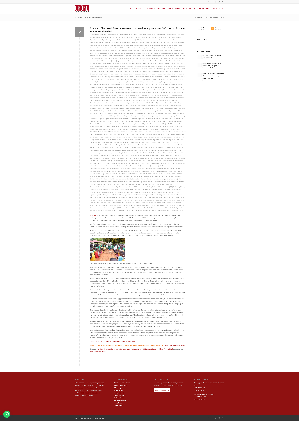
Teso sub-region (124, 187)
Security (168, 174)
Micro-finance (139, 132)
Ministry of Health (117, 140)
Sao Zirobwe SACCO (131, 174)
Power (177, 160)
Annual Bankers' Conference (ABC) (111, 45)
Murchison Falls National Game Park (149, 145)
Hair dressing (173, 95)
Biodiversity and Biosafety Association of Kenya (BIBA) (134, 50)
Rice (112, 171)
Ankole (98, 45)
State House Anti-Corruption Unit (107, 181)
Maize (171, 121)
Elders (129, 82)
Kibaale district (109, 111)
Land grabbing (140, 116)
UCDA (112, 189)
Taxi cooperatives (161, 184)
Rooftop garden (150, 171)
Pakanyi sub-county (127, 158)
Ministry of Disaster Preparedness (146, 137)
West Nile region (127, 208)
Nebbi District (94, 150)
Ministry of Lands (144, 140)
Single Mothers (128, 176)
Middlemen (121, 134)
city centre (145, 61)
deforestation (110, 71)
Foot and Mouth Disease (101, 92)
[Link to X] (208, 2)
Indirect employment (105, 103)
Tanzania (146, 184)
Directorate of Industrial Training (100, 77)
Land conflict (122, 116)
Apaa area (146, 45)
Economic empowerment (105, 82)
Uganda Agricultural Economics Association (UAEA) (135, 189)
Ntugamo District (165, 150)
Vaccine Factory (166, 202)
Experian (139, 84)
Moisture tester (141, 142)
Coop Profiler (119, 393)
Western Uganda (143, 208)
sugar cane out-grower (109, 184)
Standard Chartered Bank (149, 179)
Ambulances (111, 42)
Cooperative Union (161, 66)
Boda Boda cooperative (171, 50)
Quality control (144, 166)
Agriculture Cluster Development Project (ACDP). (125, 40)
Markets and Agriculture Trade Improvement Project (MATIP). (154, 124)
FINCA (120, 90)
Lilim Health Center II (154, 118)
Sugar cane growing (96, 184)
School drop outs (154, 174)
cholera (124, 61)
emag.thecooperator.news (174, 345)
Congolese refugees (163, 63)
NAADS (102, 147)
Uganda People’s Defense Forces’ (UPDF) (121, 200)
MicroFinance (148, 132)
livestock (100, 121)
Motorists (101, 145)
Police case (142, 160)
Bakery (107, 48)
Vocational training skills (109, 205)
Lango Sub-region (103, 118)
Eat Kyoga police (178, 79)
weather (181, 205)
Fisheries (125, 90)
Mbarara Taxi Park (113, 132)
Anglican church (161, 42)
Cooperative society (149, 66)
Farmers (174, 84)
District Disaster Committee (154, 77)
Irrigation (172, 105)
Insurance (161, 103)
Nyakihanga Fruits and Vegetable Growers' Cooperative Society (125, 153)
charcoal (135, 58)
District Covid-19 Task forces (137, 77)
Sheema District (110, 176)
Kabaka (98, 108)
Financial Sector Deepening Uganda (106, 90)
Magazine (166, 121)
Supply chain (133, 184)
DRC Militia (110, 79)
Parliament (137, 158)
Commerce (129, 63)
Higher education (117, 97)
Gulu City (150, 95)
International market (96, 105)
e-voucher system (136, 79)
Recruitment (110, 168)
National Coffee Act (111, 147)
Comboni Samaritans (118, 63)
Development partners (149, 74)
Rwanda (92, 174)
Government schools (96, 95)
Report (172, 168)
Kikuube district (134, 111)
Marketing (126, 124)
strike (166, 181)
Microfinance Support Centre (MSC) (106, 134)
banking (152, 48)
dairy (95, 71)
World (167, 208)
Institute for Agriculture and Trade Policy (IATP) (144, 103)
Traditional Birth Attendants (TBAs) (162, 187)
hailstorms (165, 95)
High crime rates (106, 97)
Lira (163, 118)
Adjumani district (171, 34)
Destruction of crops (125, 74)
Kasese (167, 108)
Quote (160, 166)
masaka (175, 124)
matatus (112, 129)
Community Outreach (140, 63)
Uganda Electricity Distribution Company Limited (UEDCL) (142, 195)
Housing (141, 100)
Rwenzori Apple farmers (103, 174)
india (168, 100)
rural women (177, 171)
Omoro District (125, 155)
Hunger (146, 100)
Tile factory (138, 187)
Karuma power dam (158, 108)
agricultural (176, 37)
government (180, 92)
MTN (106, 145)
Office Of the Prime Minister (153, 153)
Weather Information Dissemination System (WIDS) (105, 208)
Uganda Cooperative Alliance (172, 192)
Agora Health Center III (166, 37)
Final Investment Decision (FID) (134, 87)
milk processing (130, 134)
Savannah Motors (143, 174)
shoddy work (119, 176)
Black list (153, 50)
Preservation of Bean (137, 163)
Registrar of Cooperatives (144, 168)
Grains (112, 95)
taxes (153, 184)
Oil (109, 155)
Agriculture (105, 40)
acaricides (96, 34)
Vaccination (157, 202)
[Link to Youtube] (222, 2)
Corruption (151, 69)
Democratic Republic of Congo (141, 71)
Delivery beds (119, 71)
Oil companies (115, 155)
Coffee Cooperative (171, 61)
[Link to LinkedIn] (215, 2)
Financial (164, 87)
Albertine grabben (161, 40)
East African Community (160, 79)
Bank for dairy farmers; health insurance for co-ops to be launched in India (212, 66)
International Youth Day (133, 105)
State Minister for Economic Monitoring (130, 181)
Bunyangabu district (162, 53)
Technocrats (107, 187)
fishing (130, 90)
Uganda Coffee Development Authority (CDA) (119, 192)
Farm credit (168, 84)
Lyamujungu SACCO (131, 121)
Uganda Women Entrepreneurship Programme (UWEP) (166, 200)
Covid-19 (182, 69)
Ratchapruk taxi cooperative (171, 166)
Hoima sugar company (168, 97)
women (162, 208)
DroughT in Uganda (125, 79)
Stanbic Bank (136, 179)
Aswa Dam (97, 48)
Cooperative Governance (134, 66)
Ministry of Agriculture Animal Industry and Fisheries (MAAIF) (117, 137)
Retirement (93, 171)
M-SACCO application (144, 121)
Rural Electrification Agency (164, 171)
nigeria (123, 150)
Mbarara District (102, 132)
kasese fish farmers (175, 108)
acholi (116, 34)
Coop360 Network (120, 385)
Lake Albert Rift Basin (107, 116)
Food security (180, 90)
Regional (133, 168)
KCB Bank (97, 111)
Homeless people (117, 100)
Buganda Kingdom (135, 53)
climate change (154, 61)
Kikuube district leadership (148, 111)
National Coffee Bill (123, 147)
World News (93, 210)
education (123, 82)
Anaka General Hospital (143, 42)
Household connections (130, 100)
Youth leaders (147, 210)
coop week (97, 66)
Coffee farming (100, 63)
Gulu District (157, 95)
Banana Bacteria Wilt (116, 48)
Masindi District (172, 126)
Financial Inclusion (173, 87)
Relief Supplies (164, 168)
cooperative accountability (118, 66)
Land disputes (131, 116)
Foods (92, 92)
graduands (106, 95)
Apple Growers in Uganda (157, 45)
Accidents (103, 34)
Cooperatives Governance (108, 69)
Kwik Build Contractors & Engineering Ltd (151, 113)
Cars (183, 55)
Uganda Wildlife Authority (141, 200)
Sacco (113, 174)
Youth (128, 210)
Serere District (99, 176)
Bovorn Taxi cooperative (117, 53)
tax (150, 184)
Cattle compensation (115, 58)
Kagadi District (124, 108)
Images (159, 100)
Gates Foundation (153, 92)
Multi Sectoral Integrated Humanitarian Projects (123, 145)
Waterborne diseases (149, 205)
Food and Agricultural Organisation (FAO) (153, 90)
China (146, 58)
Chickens (141, 58)
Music (176, 145)
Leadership (133, 118)
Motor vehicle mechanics (169, 142)
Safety (123, 174)
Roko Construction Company (136, 171)
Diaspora (159, 74)
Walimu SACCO (130, 205)
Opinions (139, 155)
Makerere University (102, 124)
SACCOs (118, 174)
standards (93, 181)
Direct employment (177, 74)
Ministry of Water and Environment (114, 142)
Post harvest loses (156, 160)
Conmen (172, 63)
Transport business (102, 189)
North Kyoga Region (132, 150)
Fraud (111, 92)
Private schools (125, 166)
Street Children (159, 181)
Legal (139, 118)
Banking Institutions (161, 48)
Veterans (98, 205)
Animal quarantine (173, 42)
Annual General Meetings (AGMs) (132, 45)
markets (131, 124)
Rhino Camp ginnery (104, 171)
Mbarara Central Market (151, 129)
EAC (144, 79)
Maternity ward (138, 129)
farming (100, 87)
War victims (138, 205)
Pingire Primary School (126, 160)
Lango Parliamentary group (163, 116)
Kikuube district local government (167, 111)
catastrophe (93, 58)
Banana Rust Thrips (140, 48)
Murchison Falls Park (167, 145)
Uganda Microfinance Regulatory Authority (107, 197)
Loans (105, 121)
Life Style (144, 118)
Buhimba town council (149, 53)
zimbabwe (175, 210)
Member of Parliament (127, 132)
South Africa (179, 176)
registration (156, 168)
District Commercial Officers (119, 77)
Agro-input (152, 40)
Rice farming (118, 171)
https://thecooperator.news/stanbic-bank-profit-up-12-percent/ (112, 341)
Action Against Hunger (158, 34)
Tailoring (139, 184)
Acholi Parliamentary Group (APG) (129, 34)
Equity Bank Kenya (116, 84)
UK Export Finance (105, 202)
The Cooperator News (98, 352)
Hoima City (126, 97)
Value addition (176, 202)
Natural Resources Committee (173, 147)
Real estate (101, 168)
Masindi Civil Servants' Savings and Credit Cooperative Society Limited (145, 126)
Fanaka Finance (120, 400)
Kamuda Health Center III (143, 108)
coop (177, 63)
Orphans (161, 155)
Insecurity (126, 103)
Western (135, 208)
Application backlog (172, 45)
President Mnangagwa (151, 163)
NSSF (158, 150)
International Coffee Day (172, 103)
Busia (143, 55)
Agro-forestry (144, 40)
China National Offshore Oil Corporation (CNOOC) (164, 58)
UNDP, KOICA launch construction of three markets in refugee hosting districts (213, 76)
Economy (116, 82)
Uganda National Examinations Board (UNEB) (134, 197)
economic (93, 82)
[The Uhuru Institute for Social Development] (82, 9)
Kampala (132, 108)
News (100, 150)
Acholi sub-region (145, 34)
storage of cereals (148, 181)
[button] (6, 414)
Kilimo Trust (126, 113)
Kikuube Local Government (113, 113)
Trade (144, 187)
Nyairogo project (100, 153)
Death (100, 71)
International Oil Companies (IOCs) (114, 105)
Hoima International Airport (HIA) (150, 97)
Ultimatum (115, 202)
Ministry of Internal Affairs (131, 140)
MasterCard (105, 129)
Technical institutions (96, 187)
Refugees (127, 168)
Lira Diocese (168, 118)
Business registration (158, 55)
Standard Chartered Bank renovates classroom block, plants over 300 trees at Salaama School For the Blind (135, 349)
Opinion (133, 155)
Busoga (167, 55)
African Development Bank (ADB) (120, 37)
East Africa (149, 79)
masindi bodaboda (117, 126)
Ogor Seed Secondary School (99, 155)
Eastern (170, 79)
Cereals (129, 58)
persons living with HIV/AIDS (149, 158)
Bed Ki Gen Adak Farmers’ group (107, 50)
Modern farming (130, 142)
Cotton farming (160, 69)
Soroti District (170, 176)
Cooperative (105, 66)
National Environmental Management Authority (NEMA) (147, 147)
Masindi (109, 126)
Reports (177, 168)
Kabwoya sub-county (113, 108)
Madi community (157, 121)
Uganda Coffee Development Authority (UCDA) (148, 192)
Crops (92, 71)
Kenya (102, 111)
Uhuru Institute (94, 202)
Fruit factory (129, 92)
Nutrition (174, 150)
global (174, 92)
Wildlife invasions (154, 208)
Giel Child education (165, 92)
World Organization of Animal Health (109, 210)
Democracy (127, 71)
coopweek (136, 69)
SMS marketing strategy (151, 176)
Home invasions (106, 100)
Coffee (162, 61)
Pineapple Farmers (113, 160)
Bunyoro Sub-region (102, 55)
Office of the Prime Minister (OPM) (173, 153)
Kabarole (104, 108)
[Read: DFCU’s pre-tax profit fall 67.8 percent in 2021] (199, 57)
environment (106, 84)
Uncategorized (129, 202)
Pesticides (103, 160)
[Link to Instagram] (219, 2)
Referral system (119, 168)
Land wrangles (150, 116)
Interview (143, 105)
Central (124, 58)
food (138, 90)
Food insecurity (170, 90)
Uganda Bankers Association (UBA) (161, 189)
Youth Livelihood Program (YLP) (161, 210)
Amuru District (130, 42)
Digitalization (167, 74)
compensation (152, 63)
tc (182, 210)
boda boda (159, 50)
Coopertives (129, 69)
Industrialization (117, 103)
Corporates (144, 69)
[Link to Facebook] (212, 2)
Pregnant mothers (124, 163)
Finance (146, 87)
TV (109, 189)
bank (147, 48)
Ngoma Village (107, 150)
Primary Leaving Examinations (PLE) (109, 166)
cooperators (121, 69)
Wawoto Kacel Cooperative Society (167, 205)
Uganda (117, 189)
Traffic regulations (178, 187)
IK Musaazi (153, 100)
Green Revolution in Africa (123, 95)
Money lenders (150, 142)
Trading (149, 187)
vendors (92, 205)
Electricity (141, 82)
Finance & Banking (155, 87)
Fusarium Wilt (137, 92)
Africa (178, 34)
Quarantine (153, 166)
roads (124, 171)
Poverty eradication (168, 160)
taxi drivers (170, 184)
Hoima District (135, 97)
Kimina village (134, 113)
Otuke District (169, 155)
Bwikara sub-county (175, 55)
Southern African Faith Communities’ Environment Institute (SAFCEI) (111, 179)
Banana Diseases (128, 48)
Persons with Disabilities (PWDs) (167, 158)
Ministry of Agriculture (153, 134)
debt (103, 71)
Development (137, 74)
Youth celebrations (136, 210)
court (177, 69)
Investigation (151, 105)
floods (134, 90)
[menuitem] (130, 9)
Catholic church (103, 58)
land (116, 116)
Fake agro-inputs (153, 84)
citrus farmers (137, 61)
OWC (175, 155)
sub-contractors (179, 181)
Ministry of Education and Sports (167, 137)
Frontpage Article (119, 92)
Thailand (132, 187)
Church (130, 61)
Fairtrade (145, 84)
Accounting (110, 34)
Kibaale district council (122, 111)
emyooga (157, 82)
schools (163, 174)
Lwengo (122, 121)
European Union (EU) (129, 84)
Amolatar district (121, 42)
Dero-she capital (114, 74)
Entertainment (176, 82)
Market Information (116, 124)
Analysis (153, 42)
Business (148, 55)
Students (171, 181)
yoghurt (123, 210)
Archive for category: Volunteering (88, 17)
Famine (161, 84)
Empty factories (149, 82)
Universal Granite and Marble (144, 202)
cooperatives (172, 66)
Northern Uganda (150, 150)
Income (163, 100)
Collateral (108, 63)
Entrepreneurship (95, 84)
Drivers (116, 79)
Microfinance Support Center (162, 132)
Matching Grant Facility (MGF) (124, 129)
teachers (177, 184)
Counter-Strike (170, 69)
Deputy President (102, 74)
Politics (148, 160)
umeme (121, 202)
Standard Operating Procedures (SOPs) (169, 179)
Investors (165, 105)
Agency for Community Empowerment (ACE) (144, 37)
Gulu (133, 95)
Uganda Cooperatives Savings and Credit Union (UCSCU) (107, 195)
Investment (158, 105)
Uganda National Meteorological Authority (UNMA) (163, 197)
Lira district (176, 118)
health (179, 95)
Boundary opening (103, 53)
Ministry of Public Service (158, 140)
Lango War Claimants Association (119, 118)
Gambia (144, 92)
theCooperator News (122, 383)
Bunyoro (171, 53)
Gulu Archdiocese (141, 95)
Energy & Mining (166, 82)
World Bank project (176, 208)
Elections (134, 82)
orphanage (154, 155)
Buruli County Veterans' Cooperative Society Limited (125, 55)
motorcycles (94, 145)
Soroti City (162, 176)
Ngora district (116, 150)
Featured (121, 87)
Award (102, 48)
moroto (158, 142)
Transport (93, 189)
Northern (141, 150)
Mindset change (141, 134)
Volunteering (121, 205)
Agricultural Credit (95, 40)
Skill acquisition (138, 176)
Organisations (147, 155)
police (136, 160)
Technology (115, 187)
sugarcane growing (122, 184)
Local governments (113, 121)
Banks (169, 48)
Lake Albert (97, 116)
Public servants (134, 166)
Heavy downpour (95, 97)
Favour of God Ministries (110, 87)
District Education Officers (172, 77)
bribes (127, 53)
